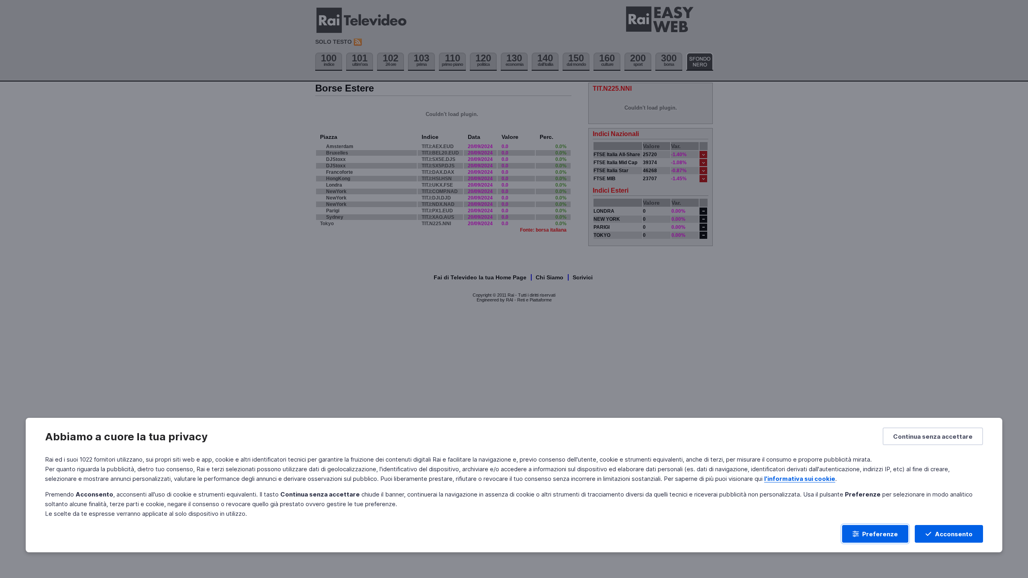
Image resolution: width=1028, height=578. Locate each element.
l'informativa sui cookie (799, 478)
